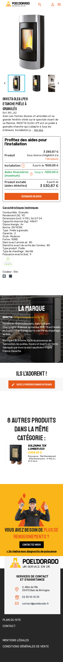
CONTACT (9, 626)
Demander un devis (31, 196)
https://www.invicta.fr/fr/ (29, 317)
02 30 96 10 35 (30, 597)
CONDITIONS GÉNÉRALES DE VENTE (26, 646)
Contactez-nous (31, 544)
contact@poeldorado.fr (35, 603)
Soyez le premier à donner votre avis (31, 384)
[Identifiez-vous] (52, 5)
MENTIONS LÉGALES (16, 640)
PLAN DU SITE (12, 620)
